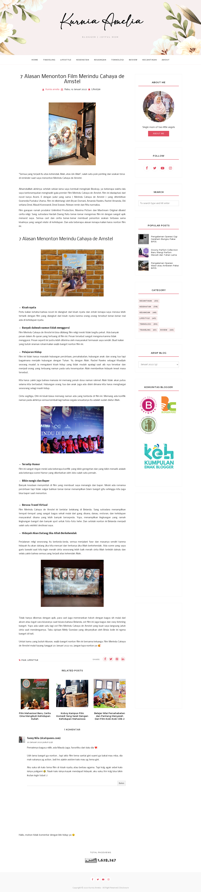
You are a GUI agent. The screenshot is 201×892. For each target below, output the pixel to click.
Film (24, 660)
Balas (121, 783)
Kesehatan (145, 307)
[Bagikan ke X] (111, 659)
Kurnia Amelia (95, 888)
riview (163, 330)
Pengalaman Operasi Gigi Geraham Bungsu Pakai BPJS (164, 239)
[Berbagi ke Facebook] (105, 659)
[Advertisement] (158, 545)
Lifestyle (96, 89)
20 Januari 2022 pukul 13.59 (40, 742)
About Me (158, 134)
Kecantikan (146, 301)
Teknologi (145, 324)
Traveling (145, 330)
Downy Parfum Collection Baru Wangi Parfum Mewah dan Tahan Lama (164, 252)
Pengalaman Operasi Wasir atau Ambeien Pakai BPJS (165, 265)
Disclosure (124, 888)
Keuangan (145, 313)
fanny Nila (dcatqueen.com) (43, 738)
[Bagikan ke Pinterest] (117, 659)
